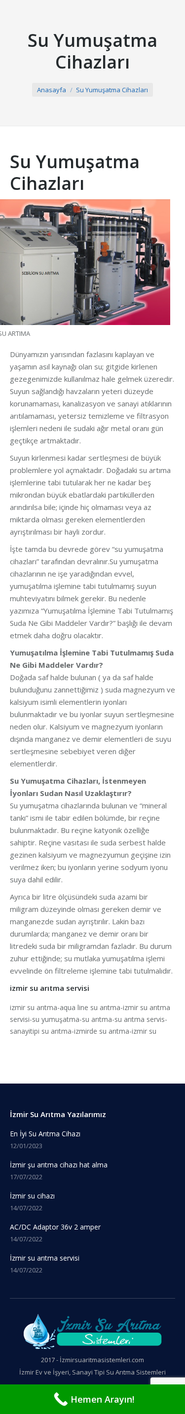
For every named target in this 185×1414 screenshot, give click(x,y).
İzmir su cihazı (32, 1195)
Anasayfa (51, 89)
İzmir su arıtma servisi (44, 1258)
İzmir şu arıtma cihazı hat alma (59, 1164)
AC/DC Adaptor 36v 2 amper (55, 1227)
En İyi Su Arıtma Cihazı (45, 1133)
